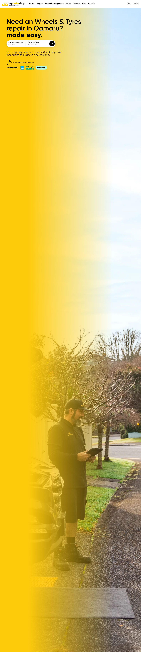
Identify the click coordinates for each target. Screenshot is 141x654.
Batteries (91, 3)
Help (129, 3)
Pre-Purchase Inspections (54, 3)
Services (32, 3)
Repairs (40, 3)
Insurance (76, 3)
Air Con (68, 3)
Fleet (84, 3)
